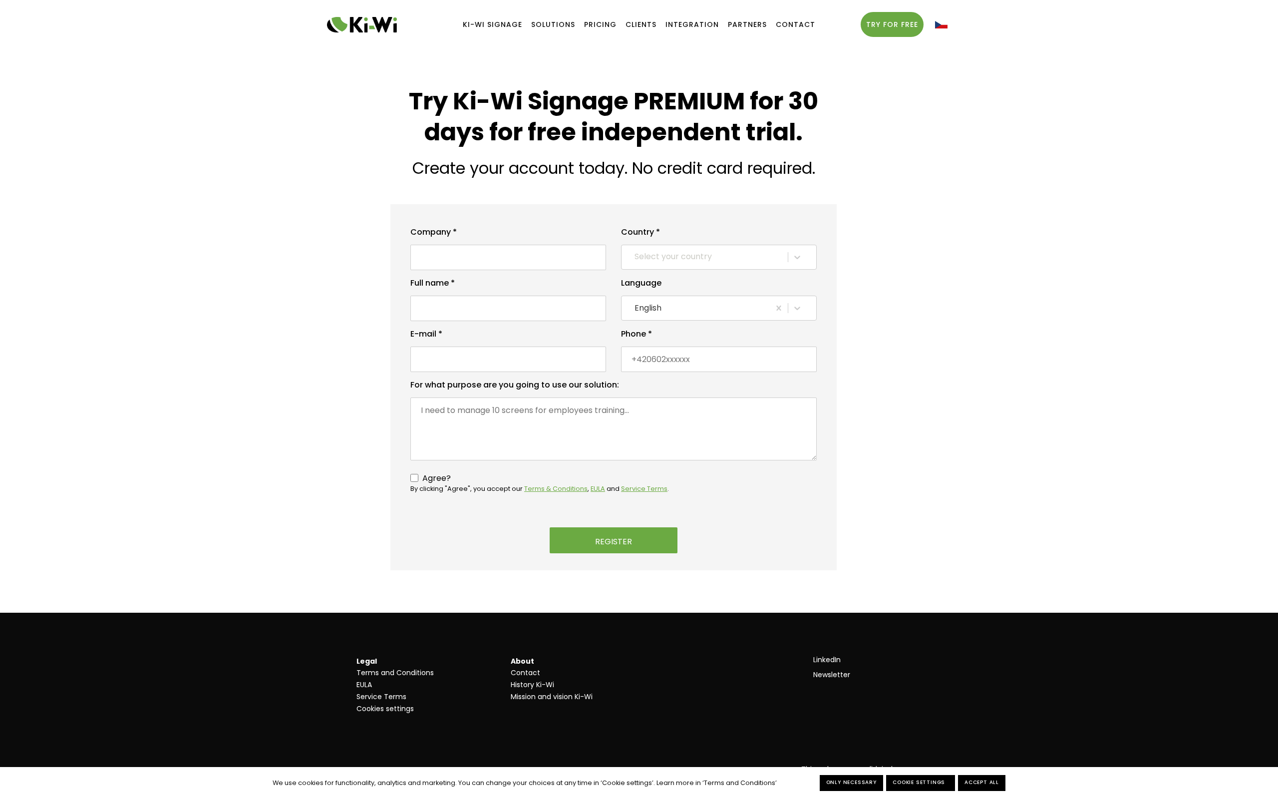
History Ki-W (532, 685)
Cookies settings (385, 709)
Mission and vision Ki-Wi (552, 697)
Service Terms (381, 697)
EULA (364, 685)
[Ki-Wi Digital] (362, 24)
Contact (525, 673)
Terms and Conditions (395, 673)
